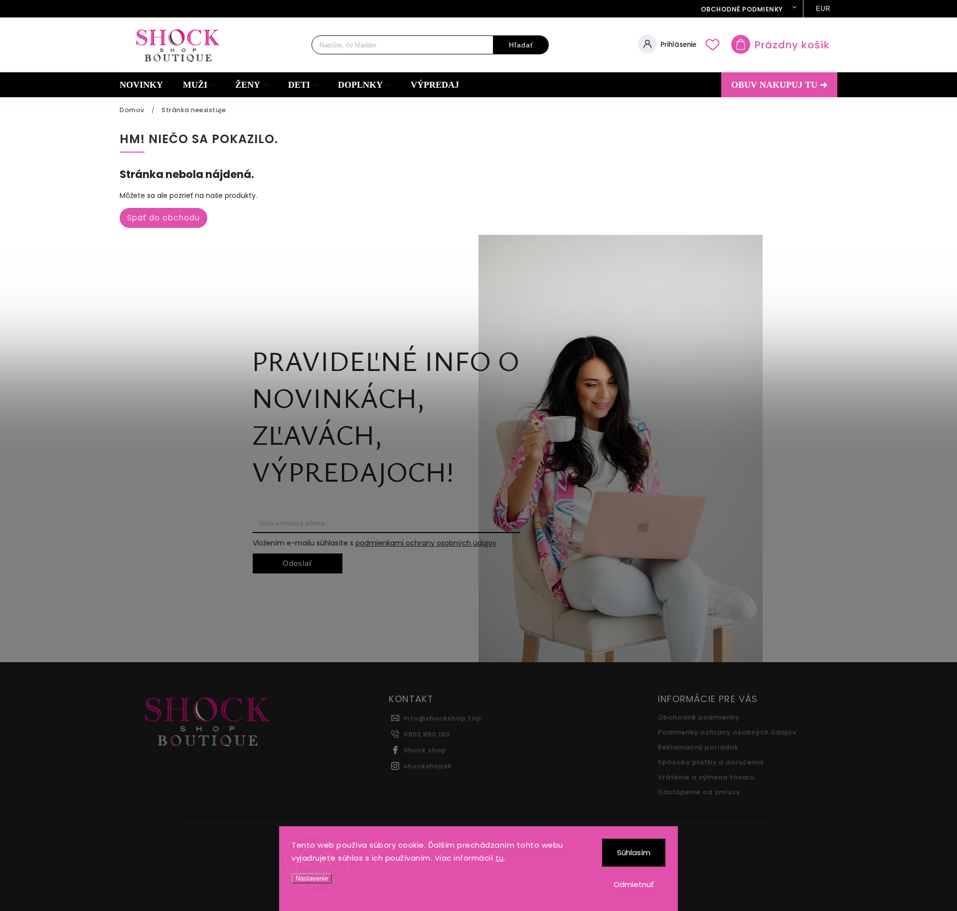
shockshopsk (428, 766)
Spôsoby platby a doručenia (711, 762)
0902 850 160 (427, 734)
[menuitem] (146, 84)
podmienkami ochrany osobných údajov (425, 543)
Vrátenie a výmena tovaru (706, 777)
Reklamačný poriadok (698, 747)
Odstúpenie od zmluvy (699, 792)
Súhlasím (633, 852)
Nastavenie (312, 878)
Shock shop (425, 750)
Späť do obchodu (163, 217)
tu (499, 858)
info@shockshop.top (442, 718)
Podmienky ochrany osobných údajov (727, 732)
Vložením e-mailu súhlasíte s (374, 543)
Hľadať (521, 45)
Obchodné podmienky (742, 9)
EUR (823, 8)
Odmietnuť (634, 884)
